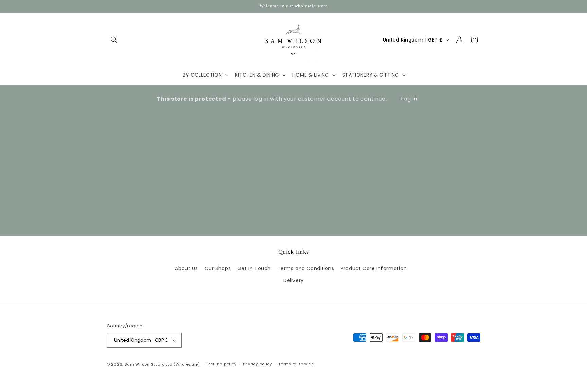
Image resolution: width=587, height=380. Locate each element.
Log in (409, 98)
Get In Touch (254, 268)
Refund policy (222, 364)
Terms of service (296, 364)
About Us (186, 268)
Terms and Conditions (306, 268)
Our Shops (217, 268)
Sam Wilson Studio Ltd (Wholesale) (162, 364)
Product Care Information (374, 268)
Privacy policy (257, 364)
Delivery (293, 280)
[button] (114, 39)
